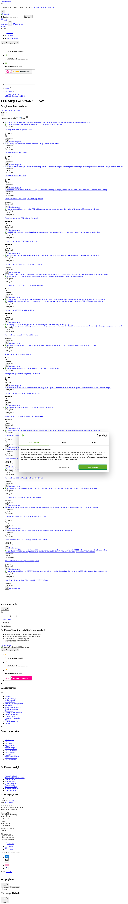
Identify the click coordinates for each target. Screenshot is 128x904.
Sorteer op (4, 112)
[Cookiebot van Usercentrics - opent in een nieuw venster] (98, 435)
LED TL (7, 741)
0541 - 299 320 (12, 801)
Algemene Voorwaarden (12, 718)
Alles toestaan (93, 467)
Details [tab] (64, 442)
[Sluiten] (3, 11)
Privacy (7, 720)
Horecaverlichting (10, 790)
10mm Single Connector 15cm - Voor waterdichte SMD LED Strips (26, 580)
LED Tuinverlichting (11, 749)
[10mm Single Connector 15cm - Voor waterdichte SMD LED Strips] (56, 510)
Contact (7, 723)
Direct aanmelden (6, 645)
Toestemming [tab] (34, 442)
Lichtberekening (10, 779)
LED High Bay (10, 752)
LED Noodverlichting (12, 756)
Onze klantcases (10, 702)
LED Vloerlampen (11, 758)
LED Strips (8, 743)
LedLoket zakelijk (10, 700)
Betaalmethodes (10, 716)
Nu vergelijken (6, 887)
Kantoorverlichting (11, 787)
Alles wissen (15, 887)
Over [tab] (94, 442)
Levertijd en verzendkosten (13, 713)
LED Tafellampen (10, 759)
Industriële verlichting (11, 788)
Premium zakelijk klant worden (14, 778)
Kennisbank (8, 705)
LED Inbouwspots (10, 747)
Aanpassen (62, 467)
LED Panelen (9, 754)
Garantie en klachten (11, 714)
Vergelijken (10, 577)
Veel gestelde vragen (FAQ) (13, 707)
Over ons (8, 696)
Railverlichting (9, 745)
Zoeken (3, 17)
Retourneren (9, 711)
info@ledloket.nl (10, 802)
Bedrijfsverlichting (10, 783)
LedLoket (9, 872)
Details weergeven (15, 588)
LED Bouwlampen (11, 750)
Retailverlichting (10, 785)
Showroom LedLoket (11, 722)
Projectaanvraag (10, 781)
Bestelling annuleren (11, 709)
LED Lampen (9, 740)
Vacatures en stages (11, 698)
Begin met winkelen (7, 619)
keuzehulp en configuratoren (14, 704)
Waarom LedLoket (11, 776)
